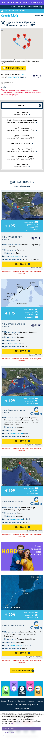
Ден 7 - (20, 158)
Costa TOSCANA (16, 433)
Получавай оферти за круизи (14, 10)
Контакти (21, 7)
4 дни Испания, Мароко (13, 625)
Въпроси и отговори (35, 7)
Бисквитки (10, 705)
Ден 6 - (20, 150)
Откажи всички (8, 732)
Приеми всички (8, 728)
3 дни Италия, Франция (12, 501)
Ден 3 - (20, 129)
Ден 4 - (20, 137)
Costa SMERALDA (17, 645)
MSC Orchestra (15, 256)
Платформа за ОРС (22, 709)
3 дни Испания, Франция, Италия (13, 325)
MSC (23, 75)
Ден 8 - (21, 165)
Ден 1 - (21, 113)
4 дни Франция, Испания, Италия (13, 411)
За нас (13, 7)
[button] (24, 36)
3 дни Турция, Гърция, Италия (12, 238)
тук (11, 723)
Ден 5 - (20, 143)
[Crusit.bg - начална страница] (9, 15)
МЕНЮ (37, 16)
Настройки (7, 736)
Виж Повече (20, 264)
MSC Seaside (13, 77)
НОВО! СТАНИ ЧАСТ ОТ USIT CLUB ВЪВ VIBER (22, 2)
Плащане (39, 701)
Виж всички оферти (21, 670)
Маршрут (22, 105)
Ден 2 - (22, 121)
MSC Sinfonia (15, 343)
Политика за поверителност (27, 705)
